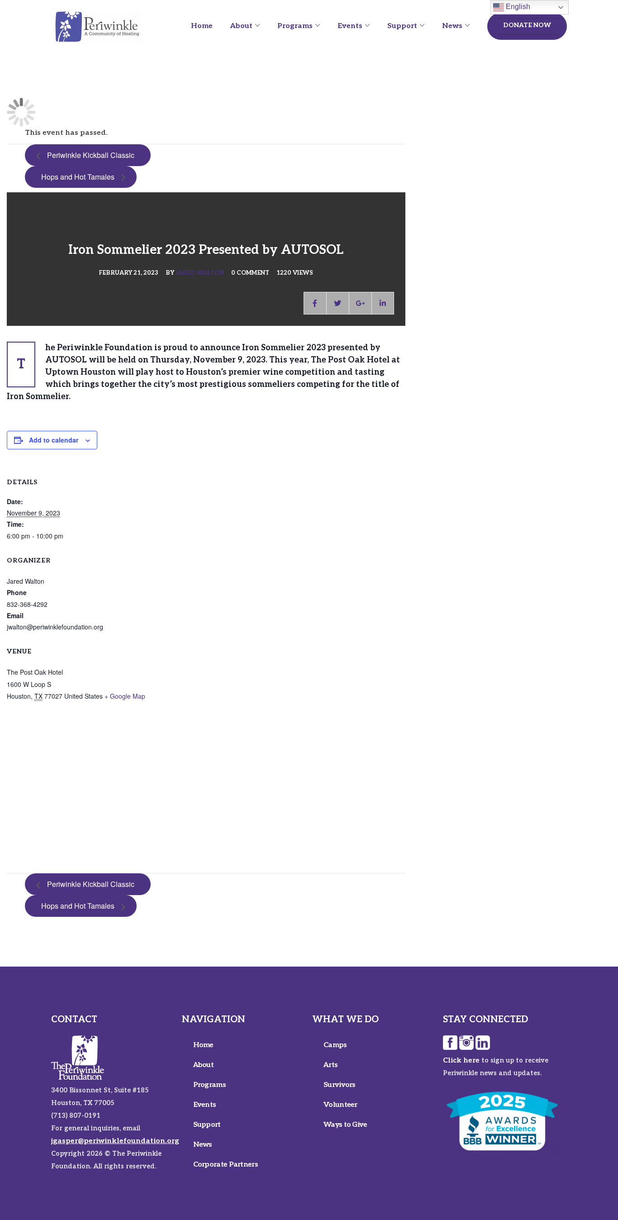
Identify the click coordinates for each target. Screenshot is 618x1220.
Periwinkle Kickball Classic (87, 155)
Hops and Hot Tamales (80, 177)
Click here (461, 1060)
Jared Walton (200, 272)
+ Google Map (125, 696)
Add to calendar (53, 439)
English (517, 6)
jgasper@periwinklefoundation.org (115, 1141)
